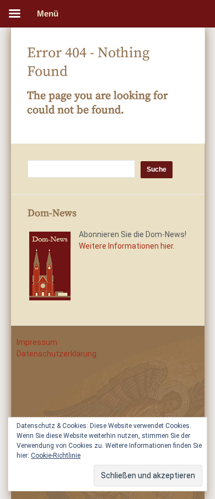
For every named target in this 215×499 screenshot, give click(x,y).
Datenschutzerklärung (56, 353)
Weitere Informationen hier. (127, 246)
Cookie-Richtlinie (55, 455)
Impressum (37, 342)
